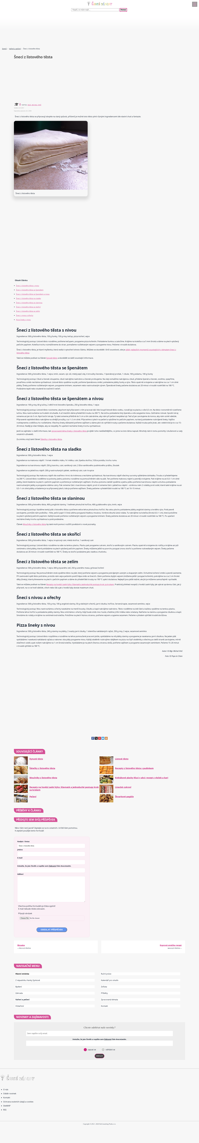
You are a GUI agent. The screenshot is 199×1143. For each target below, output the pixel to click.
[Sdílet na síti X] (96, 739)
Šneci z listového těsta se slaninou (29, 303)
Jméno (20, 849)
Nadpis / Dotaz (23, 841)
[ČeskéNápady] (99, 6)
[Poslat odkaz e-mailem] (102, 739)
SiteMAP (6, 1105)
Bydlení (18, 986)
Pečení (32, 796)
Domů (4, 49)
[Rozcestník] (194, 4)
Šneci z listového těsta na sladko (28, 298)
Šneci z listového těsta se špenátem (29, 290)
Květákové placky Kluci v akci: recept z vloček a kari (141, 777)
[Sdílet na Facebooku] (92, 739)
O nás (5, 1089)
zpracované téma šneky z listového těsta (69, 431)
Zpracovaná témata (109, 999)
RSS (4, 1109)
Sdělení (20, 874)
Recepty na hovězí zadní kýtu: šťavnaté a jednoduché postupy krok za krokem (80, 584)
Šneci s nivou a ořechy (24, 315)
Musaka (21, 945)
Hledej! (123, 10)
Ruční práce (106, 974)
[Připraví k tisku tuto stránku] (106, 739)
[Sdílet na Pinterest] (99, 739)
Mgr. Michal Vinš (34, 105)
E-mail (19, 858)
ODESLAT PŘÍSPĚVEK (52, 929)
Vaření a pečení (15, 49)
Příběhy (104, 993)
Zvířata (104, 986)
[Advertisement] (69, 30)
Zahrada (19, 993)
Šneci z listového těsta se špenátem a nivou (33, 294)
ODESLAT (99, 1056)
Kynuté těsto (51, 358)
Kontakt (104, 1006)
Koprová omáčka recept (171, 945)
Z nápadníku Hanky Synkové (27, 980)
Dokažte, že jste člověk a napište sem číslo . (44, 866)
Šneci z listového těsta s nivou (27, 286)
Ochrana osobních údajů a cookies (18, 1101)
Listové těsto (121, 759)
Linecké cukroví (123, 787)
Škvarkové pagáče (124, 796)
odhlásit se (110, 1049)
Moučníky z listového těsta (34, 524)
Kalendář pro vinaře (109, 980)
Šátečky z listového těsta (51, 439)
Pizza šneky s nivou (23, 320)
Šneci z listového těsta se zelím (28, 311)
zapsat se (91, 1049)
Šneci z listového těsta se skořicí (28, 307)
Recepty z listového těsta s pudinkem (134, 768)
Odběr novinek (9, 1093)
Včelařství (19, 1006)
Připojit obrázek (25, 913)
